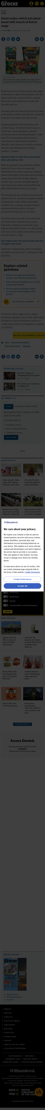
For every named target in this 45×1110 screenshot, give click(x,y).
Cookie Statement (32, 572)
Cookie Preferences (22, 579)
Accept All (22, 586)
